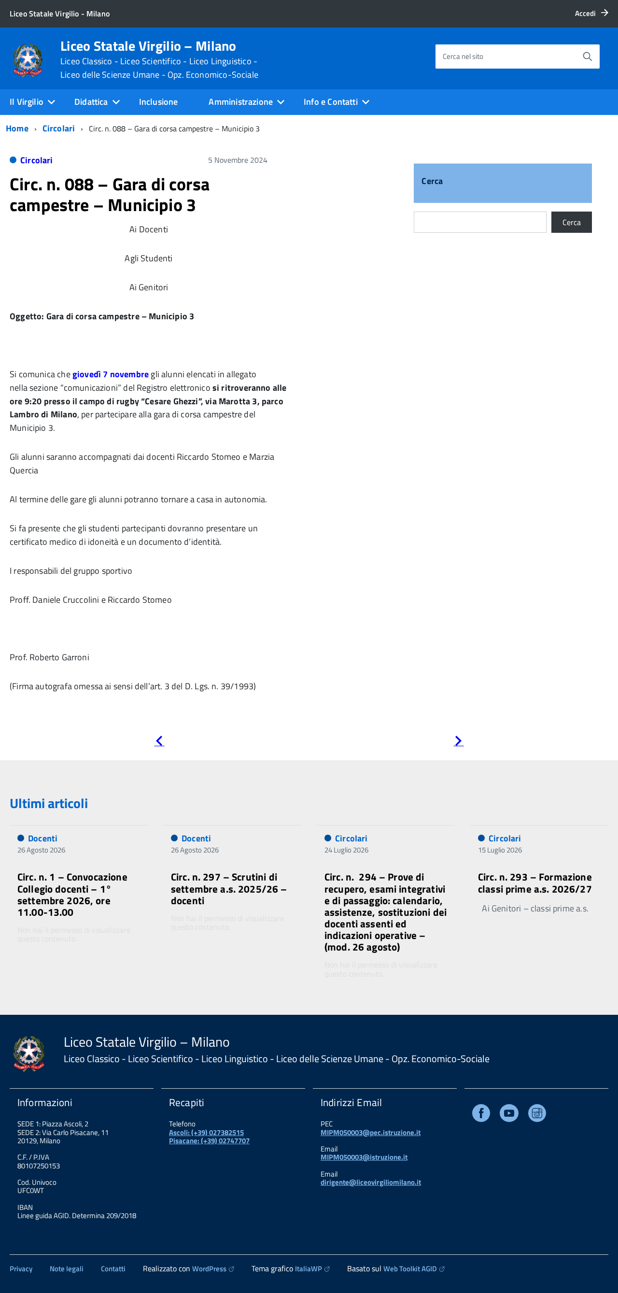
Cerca (432, 181)
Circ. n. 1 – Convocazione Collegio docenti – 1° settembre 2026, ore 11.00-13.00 (72, 894)
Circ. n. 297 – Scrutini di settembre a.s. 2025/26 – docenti (229, 888)
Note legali (67, 1268)
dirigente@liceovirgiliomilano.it (371, 1182)
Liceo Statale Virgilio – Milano (159, 59)
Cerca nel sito (463, 56)
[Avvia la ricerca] (588, 56)
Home (17, 128)
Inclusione (158, 101)
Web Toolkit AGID (410, 1268)
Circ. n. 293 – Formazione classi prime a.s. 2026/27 (535, 882)
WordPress (209, 1268)
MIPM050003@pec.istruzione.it (371, 1132)
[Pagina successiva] (458, 742)
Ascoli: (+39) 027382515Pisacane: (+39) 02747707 (209, 1136)
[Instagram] (537, 1115)
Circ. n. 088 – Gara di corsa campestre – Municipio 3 (110, 194)
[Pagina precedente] (159, 742)
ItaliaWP (308, 1268)
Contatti (113, 1268)
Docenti (42, 838)
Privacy (21, 1268)
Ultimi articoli (49, 803)
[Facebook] (481, 1115)
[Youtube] (509, 1115)
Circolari (58, 128)
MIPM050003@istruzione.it (364, 1157)
